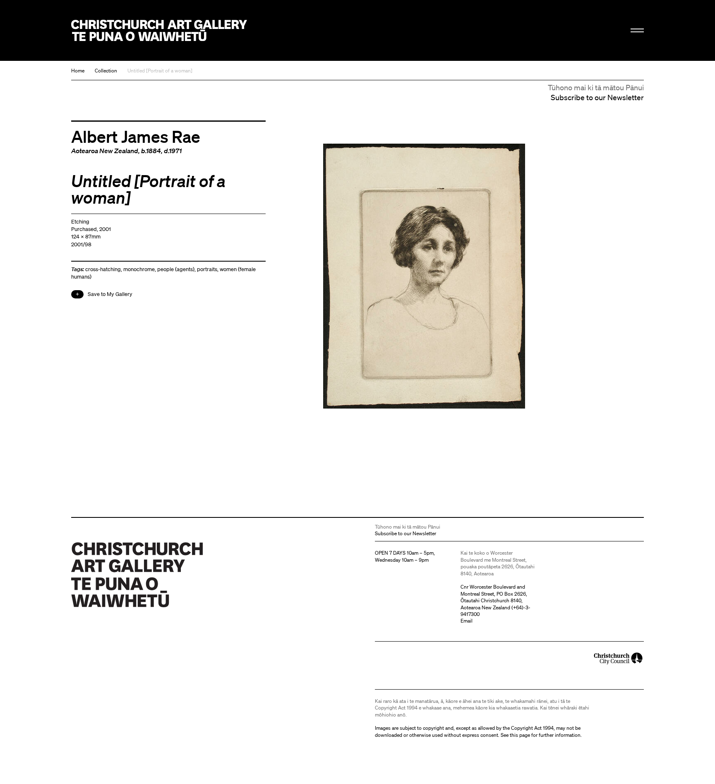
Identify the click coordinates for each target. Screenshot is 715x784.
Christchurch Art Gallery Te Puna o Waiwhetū (159, 30)
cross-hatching (103, 269)
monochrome (139, 269)
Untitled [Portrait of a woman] (159, 70)
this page (520, 734)
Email (467, 620)
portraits (207, 269)
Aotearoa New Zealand (104, 151)
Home (77, 70)
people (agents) (175, 269)
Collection (106, 70)
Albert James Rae (135, 136)
